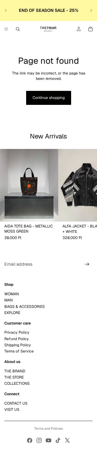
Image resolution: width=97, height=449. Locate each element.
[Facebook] (29, 440)
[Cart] (90, 29)
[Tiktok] (58, 440)
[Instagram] (39, 440)
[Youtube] (48, 440)
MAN (8, 300)
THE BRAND (14, 371)
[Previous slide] (6, 10)
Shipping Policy (17, 345)
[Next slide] (91, 10)
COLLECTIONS (17, 383)
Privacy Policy (16, 332)
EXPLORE (12, 312)
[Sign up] (87, 264)
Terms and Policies (48, 428)
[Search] (18, 29)
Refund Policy (16, 338)
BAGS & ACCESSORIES (24, 306)
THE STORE (14, 377)
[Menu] (6, 29)
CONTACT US (15, 403)
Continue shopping (49, 97)
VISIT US (11, 409)
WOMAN (11, 293)
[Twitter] (67, 440)
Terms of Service (19, 351)
